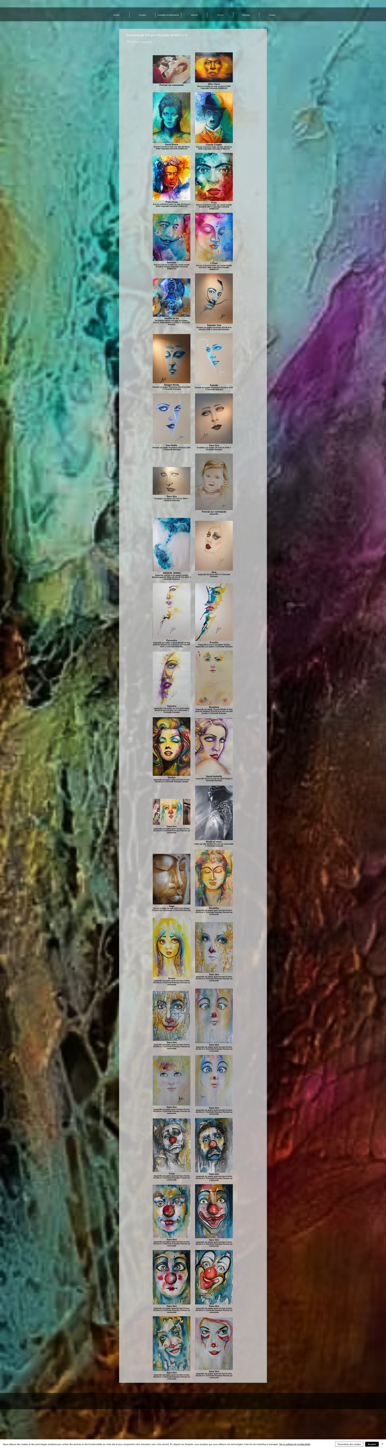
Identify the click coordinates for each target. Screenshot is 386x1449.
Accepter (372, 1444)
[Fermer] (382, 1444)
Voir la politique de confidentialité (294, 1444)
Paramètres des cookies (349, 1444)
